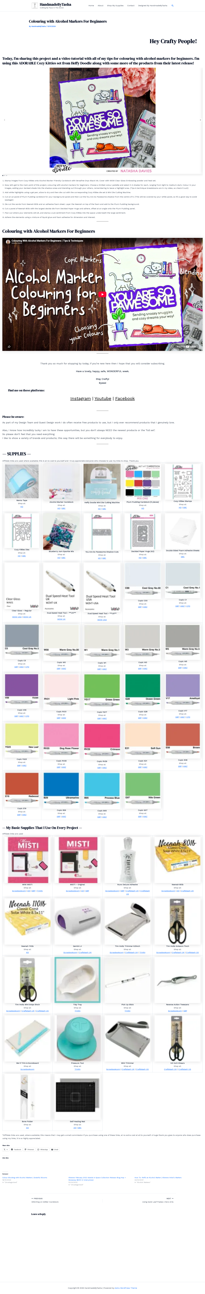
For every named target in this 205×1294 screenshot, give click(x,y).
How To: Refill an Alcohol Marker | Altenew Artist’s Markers (158, 1178)
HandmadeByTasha (55, 4)
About (100, 5)
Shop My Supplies (115, 5)
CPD (188, 606)
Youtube (103, 398)
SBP (140, 607)
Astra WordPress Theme (126, 1288)
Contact (130, 5)
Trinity (40, 891)
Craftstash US (192, 952)
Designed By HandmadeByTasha (152, 5)
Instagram (80, 398)
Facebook (125, 398)
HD (21, 507)
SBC (63, 508)
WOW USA (16, 617)
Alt (28, 891)
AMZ (145, 607)
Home (91, 5)
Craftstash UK (132, 891)
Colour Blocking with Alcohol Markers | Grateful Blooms (24, 1178)
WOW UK (27, 617)
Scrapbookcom (19, 891)
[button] (173, 5)
